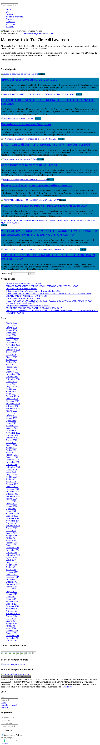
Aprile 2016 (10, 626)
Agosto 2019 (11, 528)
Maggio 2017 (11, 594)
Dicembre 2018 (12, 547)
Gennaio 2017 (12, 604)
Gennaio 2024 (12, 398)
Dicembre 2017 (12, 577)
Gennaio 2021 (12, 486)
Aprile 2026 (11, 332)
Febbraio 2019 (12, 543)
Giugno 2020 (11, 503)
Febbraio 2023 (12, 425)
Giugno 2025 (11, 357)
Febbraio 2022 (12, 455)
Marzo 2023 (11, 423)
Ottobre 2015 (11, 640)
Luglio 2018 (11, 560)
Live (7, 12)
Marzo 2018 (11, 569)
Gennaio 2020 (12, 516)
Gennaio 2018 (12, 574)
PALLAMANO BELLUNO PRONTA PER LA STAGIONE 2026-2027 (44, 205)
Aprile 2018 (10, 567)
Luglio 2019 (11, 530)
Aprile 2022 (11, 450)
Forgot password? (9, 705)
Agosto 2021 (11, 469)
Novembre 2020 (13, 491)
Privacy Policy (7, 677)
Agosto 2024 (11, 381)
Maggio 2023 (11, 418)
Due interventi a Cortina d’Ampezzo (21, 288)
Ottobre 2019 (11, 523)
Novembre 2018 (13, 550)
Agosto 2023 (11, 411)
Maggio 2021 (11, 477)
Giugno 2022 (11, 445)
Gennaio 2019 (12, 545)
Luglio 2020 (11, 501)
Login (3, 702)
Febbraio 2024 (12, 396)
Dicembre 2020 (13, 489)
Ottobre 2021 (11, 464)
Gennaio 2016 (12, 633)
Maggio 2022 (11, 447)
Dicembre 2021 (12, 459)
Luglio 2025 (11, 354)
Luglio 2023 (11, 413)
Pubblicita (10, 26)
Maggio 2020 (12, 506)
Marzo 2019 (11, 540)
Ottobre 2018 (11, 552)
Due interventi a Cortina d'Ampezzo (26, 124)
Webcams (10, 24)
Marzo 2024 (11, 394)
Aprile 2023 (11, 420)
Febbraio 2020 (12, 513)
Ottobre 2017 (11, 582)
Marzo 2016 (11, 628)
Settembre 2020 (13, 496)
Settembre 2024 (13, 379)
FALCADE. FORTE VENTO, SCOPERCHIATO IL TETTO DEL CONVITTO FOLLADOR (42, 286)
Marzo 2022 (11, 452)
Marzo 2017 (11, 599)
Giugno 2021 (11, 474)
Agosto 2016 (11, 616)
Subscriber (8, 735)
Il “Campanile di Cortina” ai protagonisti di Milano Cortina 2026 (45, 144)
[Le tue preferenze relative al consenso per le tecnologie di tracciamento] (4, 740)
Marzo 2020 (11, 511)
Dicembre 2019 (12, 518)
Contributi (67, 687)
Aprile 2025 (11, 362)
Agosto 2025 (11, 352)
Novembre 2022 (13, 433)
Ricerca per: (6, 273)
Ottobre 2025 (12, 347)
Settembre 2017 (13, 584)
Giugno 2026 (11, 328)
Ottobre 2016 (11, 611)
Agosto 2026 (11, 323)
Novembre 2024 (13, 374)
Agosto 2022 (11, 440)
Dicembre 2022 (12, 430)
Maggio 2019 (11, 535)
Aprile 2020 (11, 508)
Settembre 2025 (13, 350)
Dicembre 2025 (12, 342)
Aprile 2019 (10, 538)
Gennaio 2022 (12, 457)
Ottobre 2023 (12, 406)
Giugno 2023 (11, 416)
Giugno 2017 (11, 591)
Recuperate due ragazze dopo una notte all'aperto (36, 185)
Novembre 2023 (13, 403)
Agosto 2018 (11, 557)
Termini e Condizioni (23, 677)
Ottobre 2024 (12, 376)
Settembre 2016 (13, 613)
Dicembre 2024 (13, 372)
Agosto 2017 (11, 586)
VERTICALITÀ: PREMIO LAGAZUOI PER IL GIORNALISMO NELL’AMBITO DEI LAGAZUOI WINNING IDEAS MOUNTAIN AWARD (50, 232)
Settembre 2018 (13, 555)
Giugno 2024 (11, 386)
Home (8, 9)
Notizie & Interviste (14, 17)
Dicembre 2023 (12, 401)
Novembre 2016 (13, 608)
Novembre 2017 (13, 579)
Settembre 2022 (13, 437)
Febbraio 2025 (12, 367)
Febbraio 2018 (12, 572)
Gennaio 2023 (12, 428)
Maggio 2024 (12, 389)
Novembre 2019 (13, 521)
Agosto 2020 (11, 499)
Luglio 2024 (11, 384)
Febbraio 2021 (12, 484)
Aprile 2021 (10, 479)
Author (19, 735)
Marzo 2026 (11, 335)
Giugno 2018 (11, 562)
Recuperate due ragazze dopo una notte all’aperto (28, 305)
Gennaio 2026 (12, 340)
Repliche (9, 14)
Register (4, 707)
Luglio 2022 (11, 442)
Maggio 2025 (11, 359)
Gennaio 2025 (12, 369)
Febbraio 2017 (12, 601)
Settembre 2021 (13, 467)
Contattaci (10, 19)
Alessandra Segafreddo (34, 33)
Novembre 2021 (13, 462)
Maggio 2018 (11, 565)
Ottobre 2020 (12, 494)
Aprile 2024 (11, 391)
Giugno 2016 (11, 621)
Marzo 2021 (11, 481)
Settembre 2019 (13, 525)
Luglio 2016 (11, 618)
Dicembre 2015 (12, 635)
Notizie (49, 33)
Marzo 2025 (11, 364)
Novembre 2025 (13, 345)
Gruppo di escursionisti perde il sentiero (29, 79)
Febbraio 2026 (12, 337)
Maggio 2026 (11, 330)
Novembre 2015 (13, 638)
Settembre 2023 (13, 408)
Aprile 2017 (10, 596)
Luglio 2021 (11, 472)
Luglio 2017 (11, 589)
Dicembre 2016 (12, 606)
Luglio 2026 (11, 325)
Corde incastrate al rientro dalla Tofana (29, 165)
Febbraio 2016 (12, 630)
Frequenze (10, 21)
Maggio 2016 (11, 623)
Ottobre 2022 (12, 435)
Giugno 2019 (11, 533)
